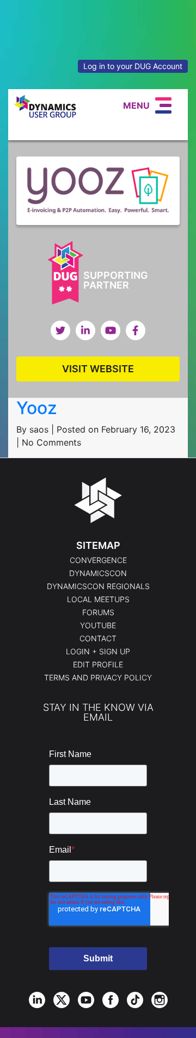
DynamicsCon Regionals (98, 586)
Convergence (98, 560)
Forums (98, 612)
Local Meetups (98, 599)
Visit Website (98, 368)
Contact (98, 638)
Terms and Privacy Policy (98, 677)
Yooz (36, 407)
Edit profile (98, 664)
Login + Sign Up (98, 651)
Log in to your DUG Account (132, 66)
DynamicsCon (98, 573)
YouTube (98, 625)
